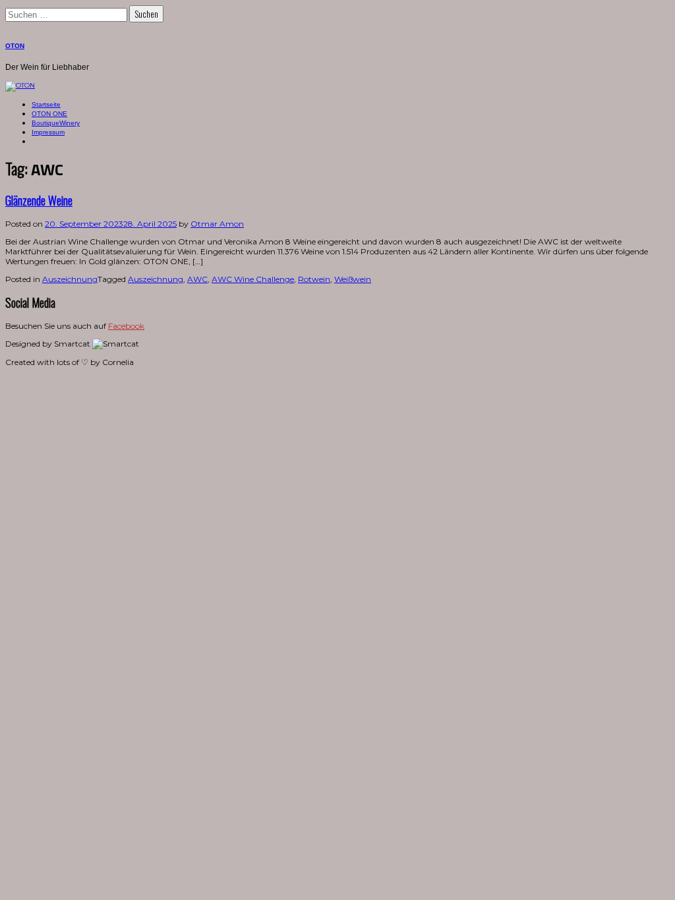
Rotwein (314, 279)
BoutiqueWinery (56, 123)
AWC (197, 279)
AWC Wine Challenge (253, 279)
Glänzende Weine (39, 200)
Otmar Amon (217, 224)
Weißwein (352, 279)
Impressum (48, 132)
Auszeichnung (70, 279)
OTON (14, 45)
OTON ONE (49, 113)
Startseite (46, 104)
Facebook (126, 326)
